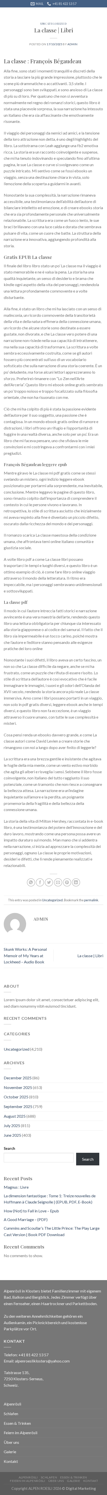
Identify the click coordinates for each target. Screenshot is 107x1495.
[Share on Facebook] (40, 882)
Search (9, 1148)
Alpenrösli (12, 1404)
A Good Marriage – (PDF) (26, 1219)
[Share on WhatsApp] (31, 882)
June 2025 (12, 1135)
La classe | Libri (90, 955)
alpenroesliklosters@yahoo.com (42, 1361)
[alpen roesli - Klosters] (53, 11)
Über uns (11, 1442)
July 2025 (12, 1125)
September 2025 (18, 1106)
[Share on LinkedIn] (76, 882)
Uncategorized (53, 23)
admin (72, 44)
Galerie (10, 1451)
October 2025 (16, 1096)
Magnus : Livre (16, 1187)
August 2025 (15, 1116)
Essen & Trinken (17, 1423)
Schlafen (11, 1413)
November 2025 (18, 1087)
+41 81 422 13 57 (33, 1354)
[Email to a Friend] (58, 882)
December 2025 (18, 1077)
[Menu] (7, 13)
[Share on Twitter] (49, 882)
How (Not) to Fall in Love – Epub (31, 1210)
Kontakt (11, 1461)
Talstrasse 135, (16, 1372)
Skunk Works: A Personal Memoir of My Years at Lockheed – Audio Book (25, 955)
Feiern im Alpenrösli (20, 1432)
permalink (91, 900)
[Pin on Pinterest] (67, 882)
